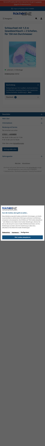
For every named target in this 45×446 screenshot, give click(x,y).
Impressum (15, 232)
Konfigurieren (25, 232)
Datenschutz (6, 232)
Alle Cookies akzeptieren (22, 237)
